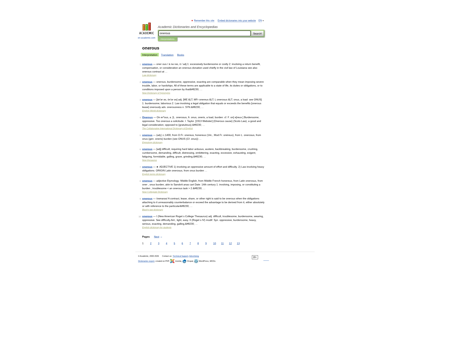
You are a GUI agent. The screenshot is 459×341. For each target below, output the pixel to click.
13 (238, 243)
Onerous (147, 117)
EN (260, 20)
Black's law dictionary (152, 210)
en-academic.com (146, 38)
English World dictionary (154, 111)
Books (180, 54)
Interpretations (167, 39)
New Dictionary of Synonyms (156, 93)
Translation (167, 54)
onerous (147, 64)
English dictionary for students (156, 227)
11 (222, 243)
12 (230, 243)
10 (214, 243)
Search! (257, 33)
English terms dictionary (153, 174)
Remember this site (204, 20)
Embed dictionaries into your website (237, 20)
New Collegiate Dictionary (155, 192)
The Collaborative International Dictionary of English (167, 128)
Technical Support (180, 256)
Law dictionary (149, 75)
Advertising (194, 256)
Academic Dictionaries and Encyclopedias (188, 27)
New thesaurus (149, 160)
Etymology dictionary (152, 142)
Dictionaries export (146, 261)
